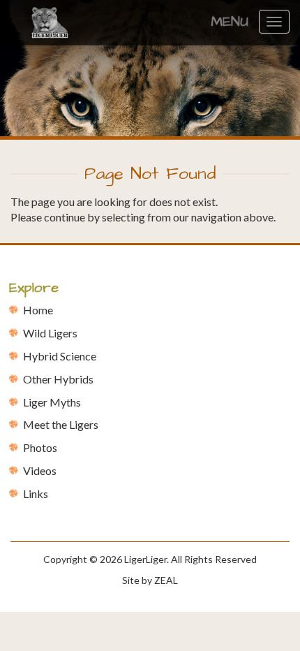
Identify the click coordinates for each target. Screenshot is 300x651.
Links (35, 493)
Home (38, 309)
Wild (50, 332)
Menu (229, 21)
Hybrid (59, 356)
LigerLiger (145, 559)
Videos (40, 470)
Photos (40, 447)
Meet (60, 424)
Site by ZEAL (150, 580)
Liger (52, 402)
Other (58, 379)
